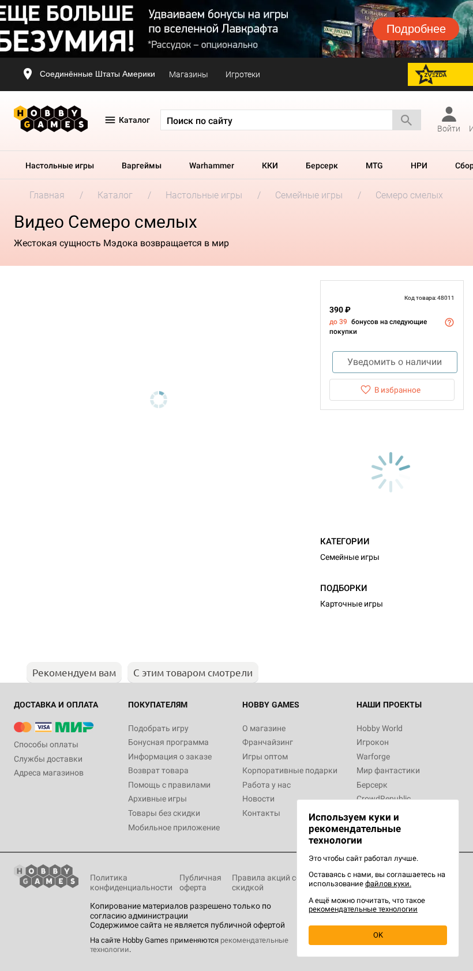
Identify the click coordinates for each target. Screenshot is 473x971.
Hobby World (379, 728)
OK (378, 935)
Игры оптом (265, 756)
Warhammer (211, 165)
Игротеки (243, 74)
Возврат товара (158, 770)
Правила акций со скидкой (266, 882)
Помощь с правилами (169, 784)
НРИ (419, 165)
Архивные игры (157, 798)
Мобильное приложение (174, 827)
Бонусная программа (168, 742)
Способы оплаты (46, 744)
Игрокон (372, 742)
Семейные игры (350, 557)
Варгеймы (142, 165)
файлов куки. (388, 883)
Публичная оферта (200, 882)
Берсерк (322, 165)
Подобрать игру (158, 728)
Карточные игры (351, 603)
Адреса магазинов (49, 772)
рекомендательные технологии (363, 909)
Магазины (188, 74)
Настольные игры (59, 165)
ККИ (270, 165)
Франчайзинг (267, 742)
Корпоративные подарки (289, 770)
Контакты (261, 813)
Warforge (373, 756)
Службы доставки (48, 758)
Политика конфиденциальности (131, 882)
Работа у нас (266, 784)
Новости (258, 798)
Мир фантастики (388, 770)
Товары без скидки (164, 813)
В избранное (397, 389)
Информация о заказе (170, 756)
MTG (374, 165)
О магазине (264, 728)
